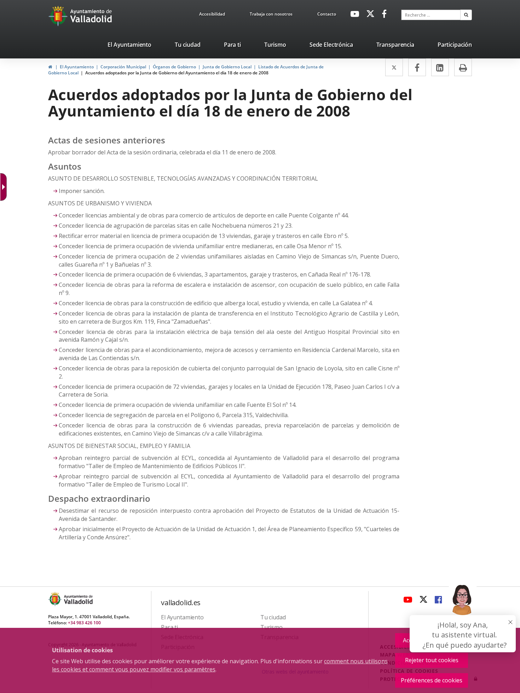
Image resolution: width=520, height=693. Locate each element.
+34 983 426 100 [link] (84, 623)
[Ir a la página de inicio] (59, 16)
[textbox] (431, 15)
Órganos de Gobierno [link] (174, 67)
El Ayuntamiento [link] (77, 67)
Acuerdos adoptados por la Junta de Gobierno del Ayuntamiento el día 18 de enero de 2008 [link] (176, 73)
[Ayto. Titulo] (78, 599)
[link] (212, 15)
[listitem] (129, 46)
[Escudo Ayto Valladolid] (55, 599)
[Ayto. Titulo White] (91, 16)
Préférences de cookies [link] (431, 680)
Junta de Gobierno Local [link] (227, 67)
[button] (466, 15)
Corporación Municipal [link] (123, 67)
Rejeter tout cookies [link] (431, 660)
